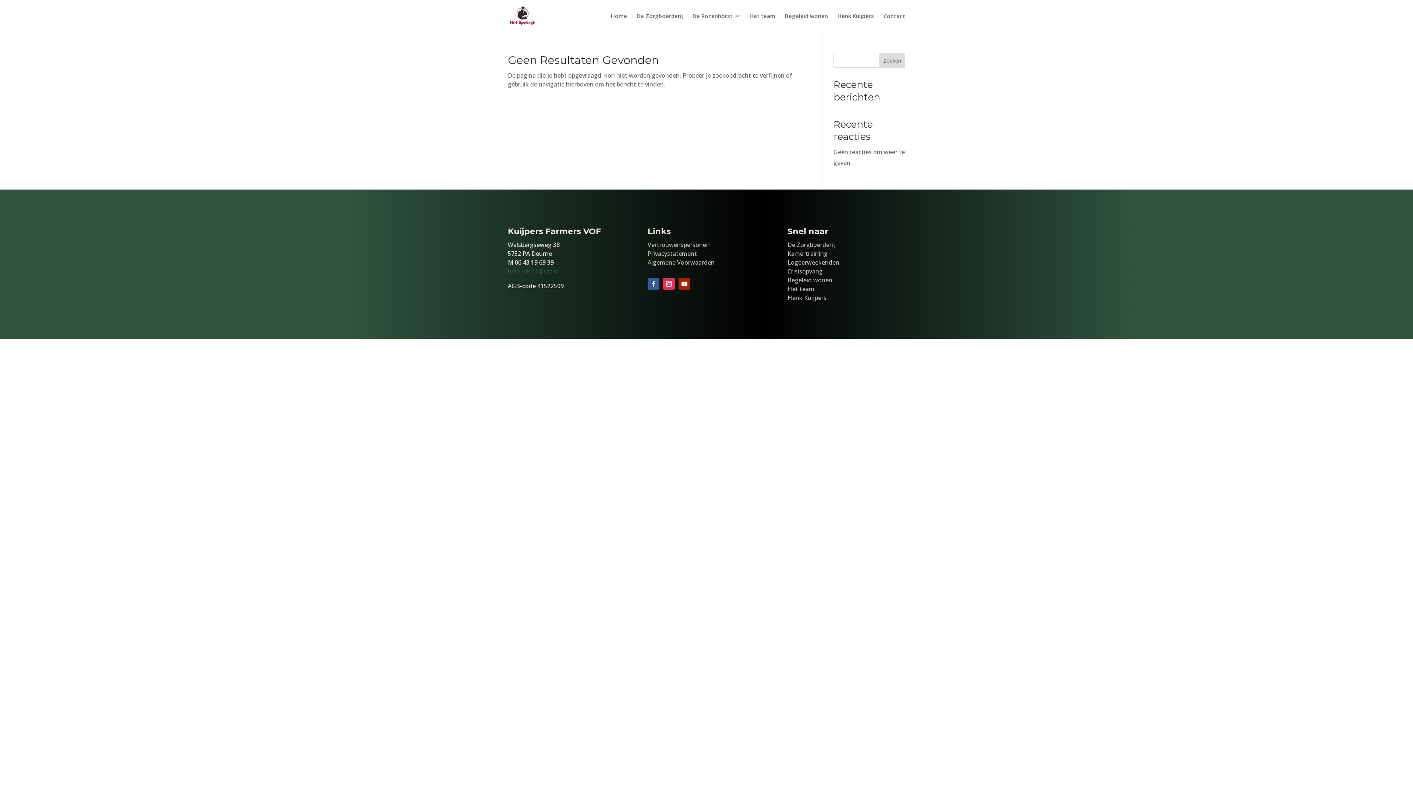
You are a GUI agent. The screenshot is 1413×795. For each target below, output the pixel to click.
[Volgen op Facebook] (653, 284)
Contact (894, 16)
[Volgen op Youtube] (684, 284)
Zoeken (892, 60)
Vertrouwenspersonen (679, 245)
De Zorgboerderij (660, 16)
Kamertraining (807, 254)
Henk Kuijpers (855, 16)
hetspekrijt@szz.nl (533, 271)
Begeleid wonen (806, 16)
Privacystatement (672, 254)
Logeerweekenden (813, 262)
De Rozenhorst (713, 16)
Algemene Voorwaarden (681, 262)
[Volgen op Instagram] (669, 284)
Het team (762, 16)
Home (619, 16)
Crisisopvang (805, 271)
